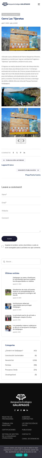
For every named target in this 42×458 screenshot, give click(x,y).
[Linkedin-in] (27, 410)
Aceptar (19, 455)
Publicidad (27, 430)
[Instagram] (21, 410)
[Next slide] (23, 141)
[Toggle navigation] (33, 4)
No (26, 455)
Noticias (8, 365)
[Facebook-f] (15, 410)
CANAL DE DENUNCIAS (30, 439)
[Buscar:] (21, 262)
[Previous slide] (18, 141)
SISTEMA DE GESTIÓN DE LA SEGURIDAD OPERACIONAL (10, 436)
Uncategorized (10, 375)
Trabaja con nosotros (7, 424)
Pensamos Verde (11, 370)
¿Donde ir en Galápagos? (11, 14)
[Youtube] (24, 410)
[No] (39, 452)
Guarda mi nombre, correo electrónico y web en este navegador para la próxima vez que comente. (22, 246)
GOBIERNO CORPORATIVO (27, 418)
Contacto (26, 434)
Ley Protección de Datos (30, 424)
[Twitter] (18, 410)
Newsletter (9, 360)
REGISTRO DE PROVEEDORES (7, 418)
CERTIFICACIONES (8, 430)
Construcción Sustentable (14, 355)
